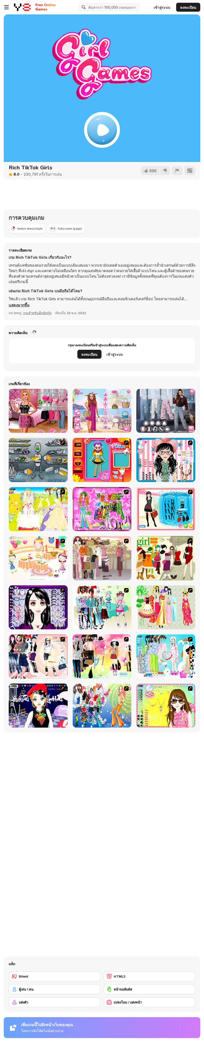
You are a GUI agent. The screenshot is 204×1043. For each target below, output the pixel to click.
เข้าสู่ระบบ (162, 7)
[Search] (82, 7)
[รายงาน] (177, 170)
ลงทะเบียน (188, 7)
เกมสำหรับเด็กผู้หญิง (37, 313)
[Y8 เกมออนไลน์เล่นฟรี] (22, 7)
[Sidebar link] (6, 7)
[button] (19, 305)
